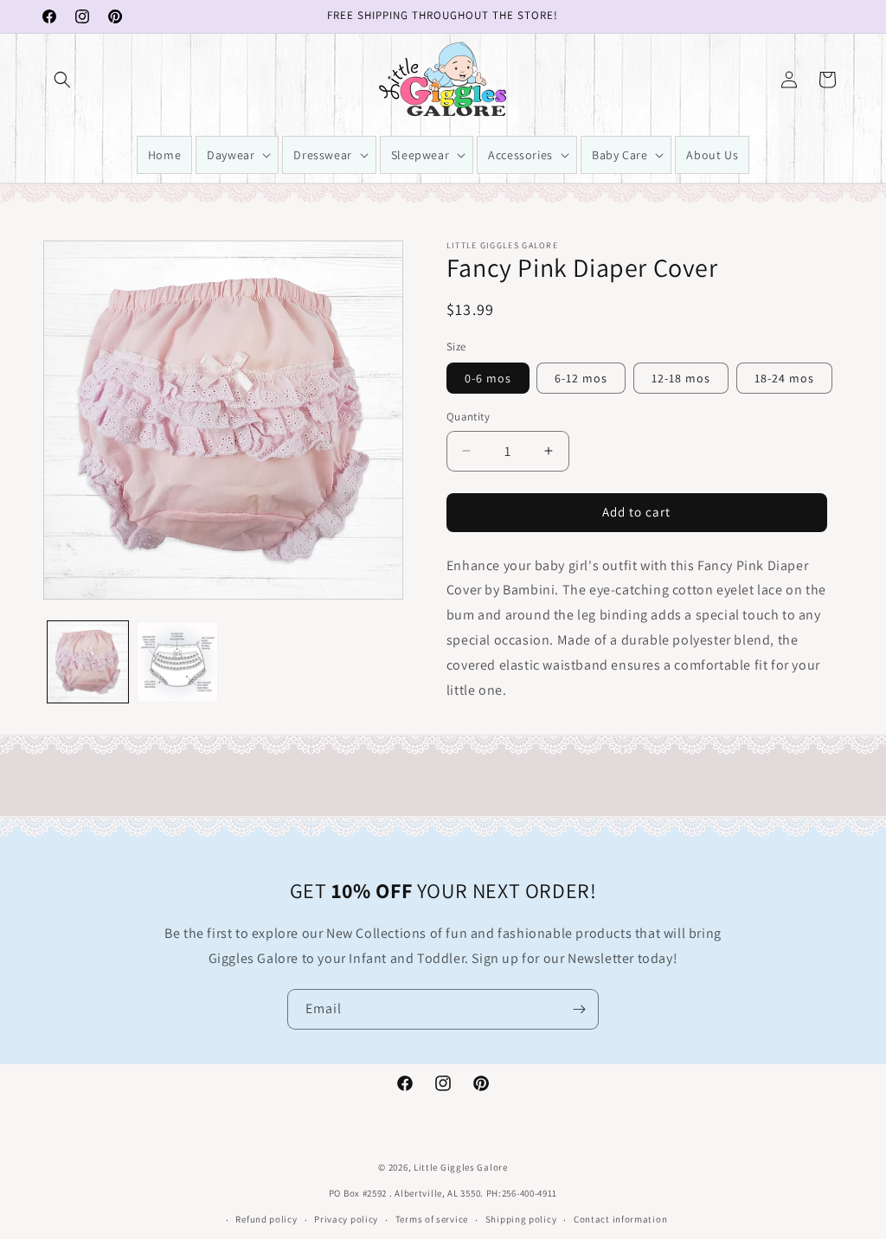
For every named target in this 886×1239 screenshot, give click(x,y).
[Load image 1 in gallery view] (88, 661)
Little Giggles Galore (461, 1167)
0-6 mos (488, 378)
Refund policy (266, 1219)
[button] (62, 80)
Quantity (468, 416)
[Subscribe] (579, 1009)
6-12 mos (581, 378)
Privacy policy (346, 1219)
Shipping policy (521, 1219)
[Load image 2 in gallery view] (177, 661)
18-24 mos (784, 378)
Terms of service (431, 1219)
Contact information (620, 1219)
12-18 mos (681, 378)
